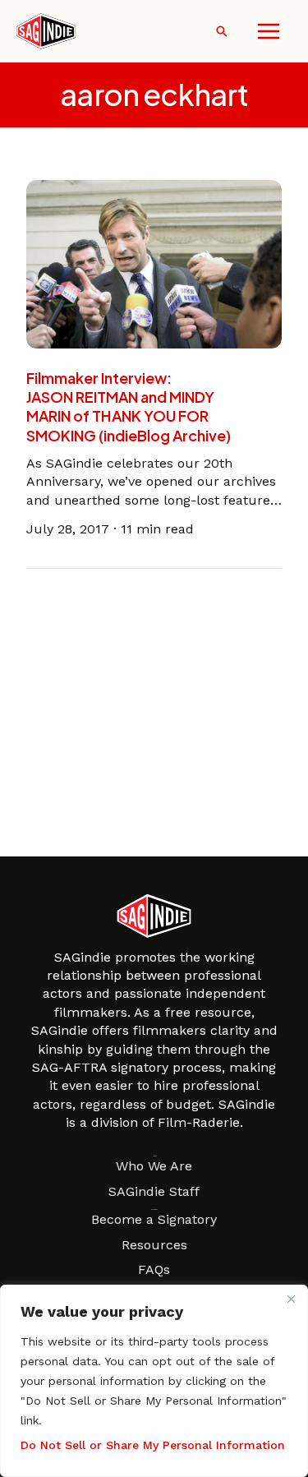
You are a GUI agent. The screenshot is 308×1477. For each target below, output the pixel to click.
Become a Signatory (154, 1219)
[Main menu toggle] (269, 31)
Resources (154, 1245)
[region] (154, 1381)
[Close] (291, 1299)
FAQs (154, 1269)
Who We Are (154, 1166)
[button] (221, 31)
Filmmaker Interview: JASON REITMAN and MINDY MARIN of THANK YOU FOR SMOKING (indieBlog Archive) (128, 406)
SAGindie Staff (154, 1191)
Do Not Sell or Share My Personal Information (153, 1445)
